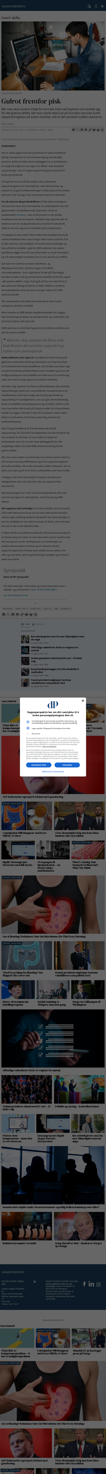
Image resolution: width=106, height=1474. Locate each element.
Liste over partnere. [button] (49, 746)
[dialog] (53, 737)
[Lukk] (82, 700)
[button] (53, 734)
